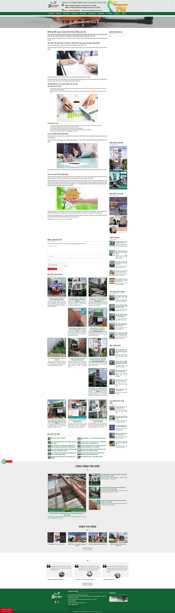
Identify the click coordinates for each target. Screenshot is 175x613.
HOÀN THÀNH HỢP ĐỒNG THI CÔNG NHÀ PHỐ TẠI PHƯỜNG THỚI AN (121, 252)
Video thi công (87, 526)
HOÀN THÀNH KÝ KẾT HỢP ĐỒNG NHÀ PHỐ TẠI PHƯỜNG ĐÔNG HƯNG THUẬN (121, 280)
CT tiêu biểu (109, 13)
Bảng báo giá (101, 13)
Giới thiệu (58, 13)
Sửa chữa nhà (92, 13)
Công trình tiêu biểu (87, 466)
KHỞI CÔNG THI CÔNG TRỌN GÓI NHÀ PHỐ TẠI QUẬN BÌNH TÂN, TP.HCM (121, 263)
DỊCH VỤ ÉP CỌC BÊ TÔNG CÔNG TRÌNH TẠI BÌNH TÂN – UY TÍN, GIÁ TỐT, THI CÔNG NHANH (98, 299)
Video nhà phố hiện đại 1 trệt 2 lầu (57, 544)
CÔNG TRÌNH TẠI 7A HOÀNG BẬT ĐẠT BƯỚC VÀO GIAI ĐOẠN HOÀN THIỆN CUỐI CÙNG (98, 390)
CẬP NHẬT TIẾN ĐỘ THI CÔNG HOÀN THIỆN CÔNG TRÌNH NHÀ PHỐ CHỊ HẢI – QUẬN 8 (77, 299)
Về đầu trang (171, 607)
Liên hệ (123, 13)
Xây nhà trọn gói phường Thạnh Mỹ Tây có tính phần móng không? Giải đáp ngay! (121, 362)
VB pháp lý (117, 13)
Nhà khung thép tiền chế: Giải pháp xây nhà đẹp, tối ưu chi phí (121, 417)
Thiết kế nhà (66, 13)
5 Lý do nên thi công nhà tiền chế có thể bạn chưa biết (121, 443)
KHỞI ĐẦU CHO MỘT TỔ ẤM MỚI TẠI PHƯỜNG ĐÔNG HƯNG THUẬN (121, 297)
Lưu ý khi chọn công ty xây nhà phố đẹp (62, 219)
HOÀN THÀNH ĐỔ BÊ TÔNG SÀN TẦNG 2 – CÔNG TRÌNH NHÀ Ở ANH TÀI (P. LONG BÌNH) (57, 421)
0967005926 (7, 611)
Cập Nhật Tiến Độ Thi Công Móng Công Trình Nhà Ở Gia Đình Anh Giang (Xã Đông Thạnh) (97, 360)
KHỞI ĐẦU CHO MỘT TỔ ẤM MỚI (58, 438)
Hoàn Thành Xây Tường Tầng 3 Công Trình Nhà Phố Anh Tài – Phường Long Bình (98, 330)
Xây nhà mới (74, 13)
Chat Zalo (9, 461)
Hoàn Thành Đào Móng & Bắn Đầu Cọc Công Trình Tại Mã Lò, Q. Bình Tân (77, 330)
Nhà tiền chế (83, 13)
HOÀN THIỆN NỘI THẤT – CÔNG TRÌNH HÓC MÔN (91, 456)
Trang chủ (51, 13)
